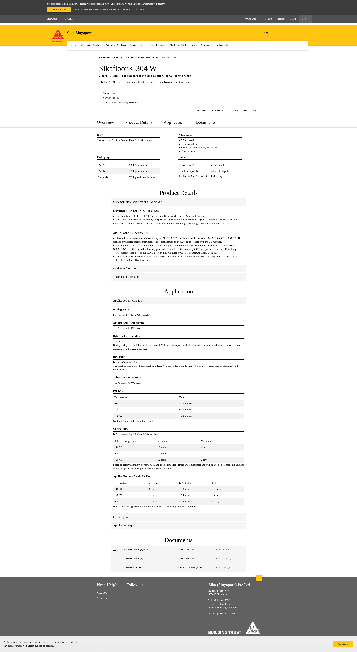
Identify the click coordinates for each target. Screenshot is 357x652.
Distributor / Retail (177, 45)
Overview (105, 122)
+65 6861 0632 (222, 600)
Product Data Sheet (211, 110)
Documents (206, 122)
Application (174, 122)
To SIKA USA (59, 9)
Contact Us (102, 593)
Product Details (138, 122)
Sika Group (52, 19)
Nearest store (102, 598)
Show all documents (243, 110)
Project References (157, 45)
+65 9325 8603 (228, 613)
